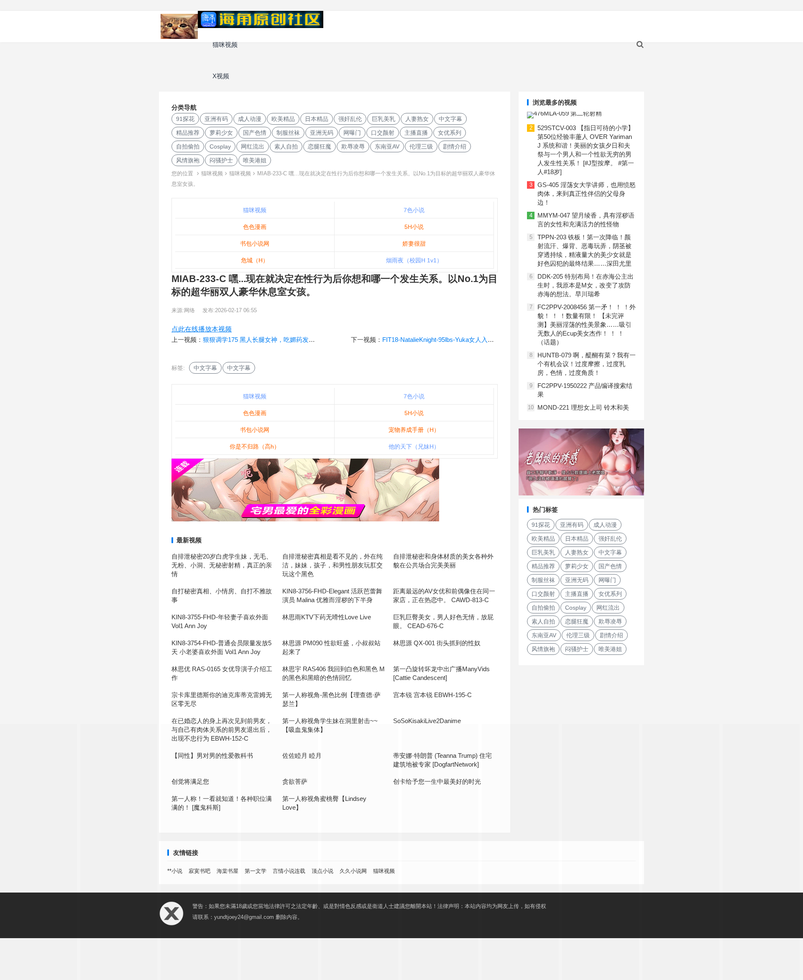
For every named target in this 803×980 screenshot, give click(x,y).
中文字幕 (450, 118)
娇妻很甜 (414, 243)
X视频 (220, 76)
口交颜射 (382, 132)
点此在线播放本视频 (201, 329)
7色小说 (414, 210)
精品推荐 (187, 132)
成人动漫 (249, 118)
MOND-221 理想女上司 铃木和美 (583, 407)
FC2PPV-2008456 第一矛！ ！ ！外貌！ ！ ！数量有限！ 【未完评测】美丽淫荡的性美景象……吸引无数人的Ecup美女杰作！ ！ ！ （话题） (586, 324)
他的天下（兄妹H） (414, 446)
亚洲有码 (216, 118)
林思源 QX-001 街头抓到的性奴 (437, 642)
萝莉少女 (221, 132)
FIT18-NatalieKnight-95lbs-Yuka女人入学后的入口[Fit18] (459, 339)
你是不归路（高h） (255, 446)
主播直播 (416, 132)
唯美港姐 (254, 160)
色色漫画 (254, 226)
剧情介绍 (454, 146)
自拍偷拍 (187, 146)
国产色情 (254, 132)
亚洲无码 (321, 132)
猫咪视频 (225, 44)
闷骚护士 (221, 160)
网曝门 (352, 132)
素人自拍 (286, 146)
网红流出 (252, 146)
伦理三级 (421, 146)
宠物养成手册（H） (414, 429)
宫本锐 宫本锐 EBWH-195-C (432, 694)
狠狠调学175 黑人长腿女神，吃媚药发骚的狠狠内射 (274, 339)
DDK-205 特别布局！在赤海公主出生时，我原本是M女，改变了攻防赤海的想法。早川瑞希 (585, 285)
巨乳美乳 (383, 118)
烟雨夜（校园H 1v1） (414, 260)
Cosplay (220, 146)
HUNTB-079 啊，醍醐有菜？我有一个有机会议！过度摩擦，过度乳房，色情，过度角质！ (586, 363)
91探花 (185, 118)
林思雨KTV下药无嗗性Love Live (326, 617)
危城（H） (255, 260)
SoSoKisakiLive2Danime (427, 720)
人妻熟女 (417, 118)
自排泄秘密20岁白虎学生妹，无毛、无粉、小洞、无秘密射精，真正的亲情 (221, 565)
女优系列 (449, 132)
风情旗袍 (187, 160)
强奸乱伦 (350, 118)
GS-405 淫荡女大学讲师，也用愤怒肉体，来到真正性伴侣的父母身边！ (586, 193)
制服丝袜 (288, 132)
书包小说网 (254, 243)
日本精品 (316, 118)
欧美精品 (283, 118)
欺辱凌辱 (353, 146)
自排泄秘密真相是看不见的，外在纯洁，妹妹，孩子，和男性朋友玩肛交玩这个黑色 (332, 565)
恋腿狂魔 (319, 146)
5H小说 (414, 226)
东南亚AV (387, 146)
